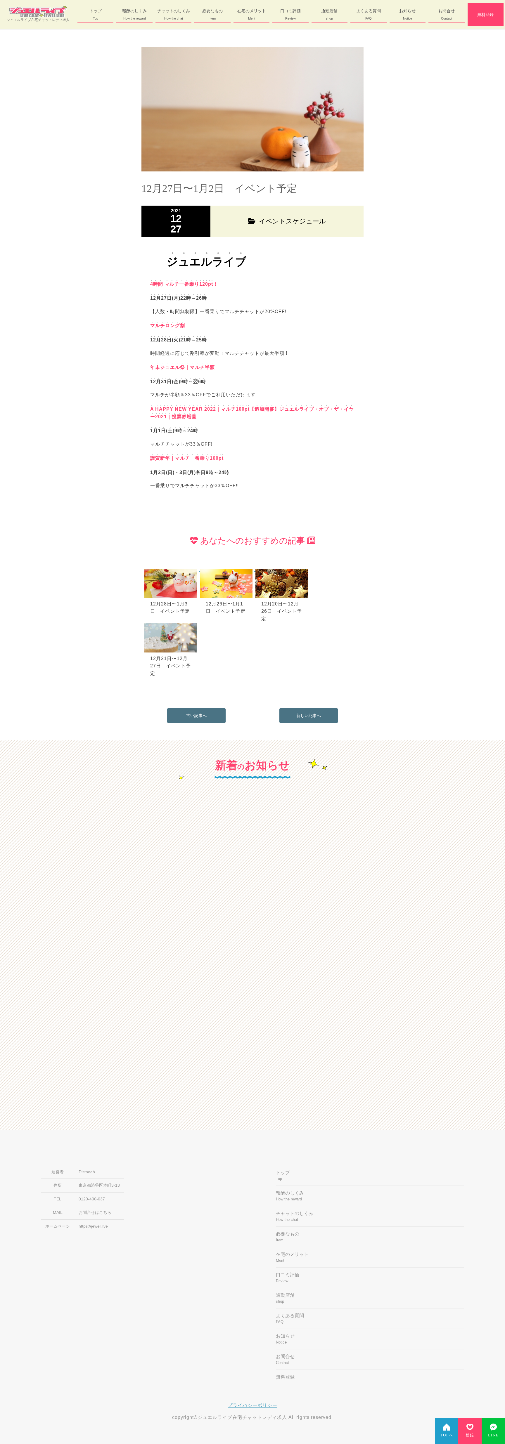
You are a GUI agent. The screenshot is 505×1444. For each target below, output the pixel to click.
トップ (95, 14)
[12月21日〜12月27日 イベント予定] (171, 624)
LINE (493, 1435)
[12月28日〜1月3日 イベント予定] (172, 569)
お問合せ (446, 14)
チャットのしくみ (173, 14)
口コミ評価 (290, 14)
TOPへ (446, 1435)
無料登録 (485, 14)
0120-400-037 (92, 1199)
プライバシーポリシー (252, 1405)
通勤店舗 (329, 14)
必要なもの (212, 14)
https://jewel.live (93, 1226)
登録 (470, 1435)
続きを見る (186, 942)
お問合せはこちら (95, 1212)
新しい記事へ (308, 715)
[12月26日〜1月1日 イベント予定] (227, 569)
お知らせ (407, 14)
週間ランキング (280, 990)
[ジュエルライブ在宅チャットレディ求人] (38, 12)
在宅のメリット (251, 14)
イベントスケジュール (156, 990)
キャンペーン (147, 841)
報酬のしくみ (134, 14)
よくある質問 (368, 14)
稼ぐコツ (274, 841)
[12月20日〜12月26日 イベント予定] (282, 569)
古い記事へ (196, 715)
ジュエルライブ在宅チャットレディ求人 (38, 20)
